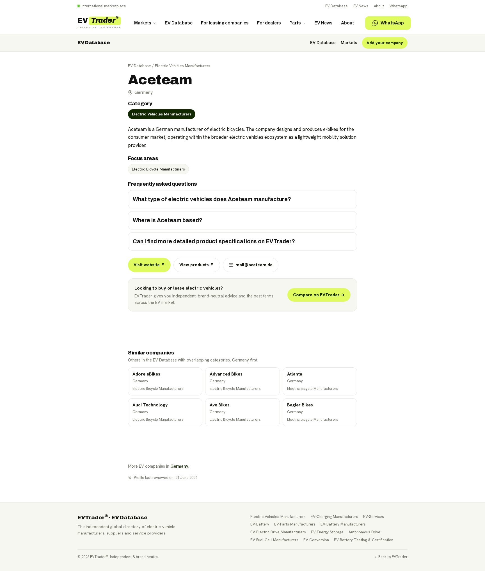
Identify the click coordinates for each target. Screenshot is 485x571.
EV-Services (373, 516)
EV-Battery (259, 524)
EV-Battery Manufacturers (343, 524)
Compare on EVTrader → (319, 295)
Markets (142, 23)
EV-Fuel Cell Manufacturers (274, 539)
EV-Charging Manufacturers (334, 516)
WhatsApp (399, 6)
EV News (360, 6)
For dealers (269, 23)
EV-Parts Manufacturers (294, 524)
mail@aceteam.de (254, 265)
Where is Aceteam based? (167, 220)
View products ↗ (196, 265)
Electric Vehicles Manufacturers (182, 65)
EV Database (336, 6)
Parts (295, 23)
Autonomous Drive (364, 531)
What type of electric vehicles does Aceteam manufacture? (212, 199)
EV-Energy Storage (327, 531)
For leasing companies (225, 23)
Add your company (385, 42)
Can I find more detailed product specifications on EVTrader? (214, 241)
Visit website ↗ (149, 265)
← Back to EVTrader (391, 556)
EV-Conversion (316, 539)
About (379, 6)
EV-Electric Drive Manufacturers (278, 531)
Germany (179, 466)
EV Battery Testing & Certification (363, 539)
